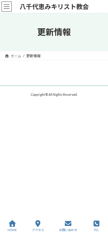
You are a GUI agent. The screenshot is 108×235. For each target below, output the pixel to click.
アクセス (38, 230)
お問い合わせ (68, 230)
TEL (96, 230)
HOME (12, 230)
